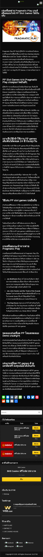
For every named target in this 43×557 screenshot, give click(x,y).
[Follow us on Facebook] (9, 543)
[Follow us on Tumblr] (19, 546)
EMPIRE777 (8, 528)
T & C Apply (21, 475)
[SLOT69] (21, 1)
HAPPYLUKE (8, 525)
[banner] (39, 4)
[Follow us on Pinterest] (28, 543)
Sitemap (6, 494)
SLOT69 (35, 554)
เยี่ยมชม (36, 428)
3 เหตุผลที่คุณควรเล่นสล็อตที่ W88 (24, 504)
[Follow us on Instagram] (9, 546)
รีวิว (36, 431)
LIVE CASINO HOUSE (11, 531)
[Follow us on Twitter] (19, 543)
